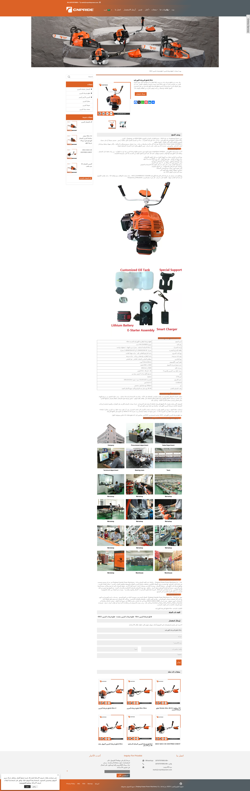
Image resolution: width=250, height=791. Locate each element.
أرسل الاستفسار (130, 10)
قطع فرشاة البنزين (168, 71)
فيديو (140, 10)
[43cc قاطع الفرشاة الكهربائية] (111, 123)
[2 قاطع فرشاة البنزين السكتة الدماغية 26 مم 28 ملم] (139, 726)
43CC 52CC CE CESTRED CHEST (167, 744)
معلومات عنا (164, 10)
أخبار (147, 10)
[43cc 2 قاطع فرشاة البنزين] (111, 690)
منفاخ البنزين (86, 101)
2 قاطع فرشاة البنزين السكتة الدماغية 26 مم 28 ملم (140, 744)
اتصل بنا (118, 10)
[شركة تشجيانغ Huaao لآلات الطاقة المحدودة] (80, 10)
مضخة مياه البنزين (85, 109)
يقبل (27, 786)
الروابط (97, 783)
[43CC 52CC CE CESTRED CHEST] (168, 726)
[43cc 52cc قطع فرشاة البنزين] (139, 690)
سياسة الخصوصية (25, 783)
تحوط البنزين (86, 105)
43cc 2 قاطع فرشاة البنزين (107, 708)
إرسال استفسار (140, 94)
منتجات (154, 10)
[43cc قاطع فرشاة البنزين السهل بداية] (111, 726)
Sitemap (90, 783)
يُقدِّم (179, 662)
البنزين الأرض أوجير (84, 97)
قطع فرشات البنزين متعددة (125, 617)
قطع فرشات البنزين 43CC (156, 71)
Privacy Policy (70, 783)
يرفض (34, 786)
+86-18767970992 (73, 2)
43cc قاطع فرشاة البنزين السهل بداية (110, 744)
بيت (173, 10)
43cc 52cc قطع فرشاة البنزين (137, 708)
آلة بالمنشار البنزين (86, 122)
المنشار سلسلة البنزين (83, 89)
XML (78, 783)
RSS (83, 783)
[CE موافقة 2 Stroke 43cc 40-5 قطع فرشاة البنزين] (168, 690)
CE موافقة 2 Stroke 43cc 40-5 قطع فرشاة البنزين (168, 708)
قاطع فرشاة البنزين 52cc (143, 617)
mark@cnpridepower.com (89, 2)
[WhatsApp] (181, 783)
